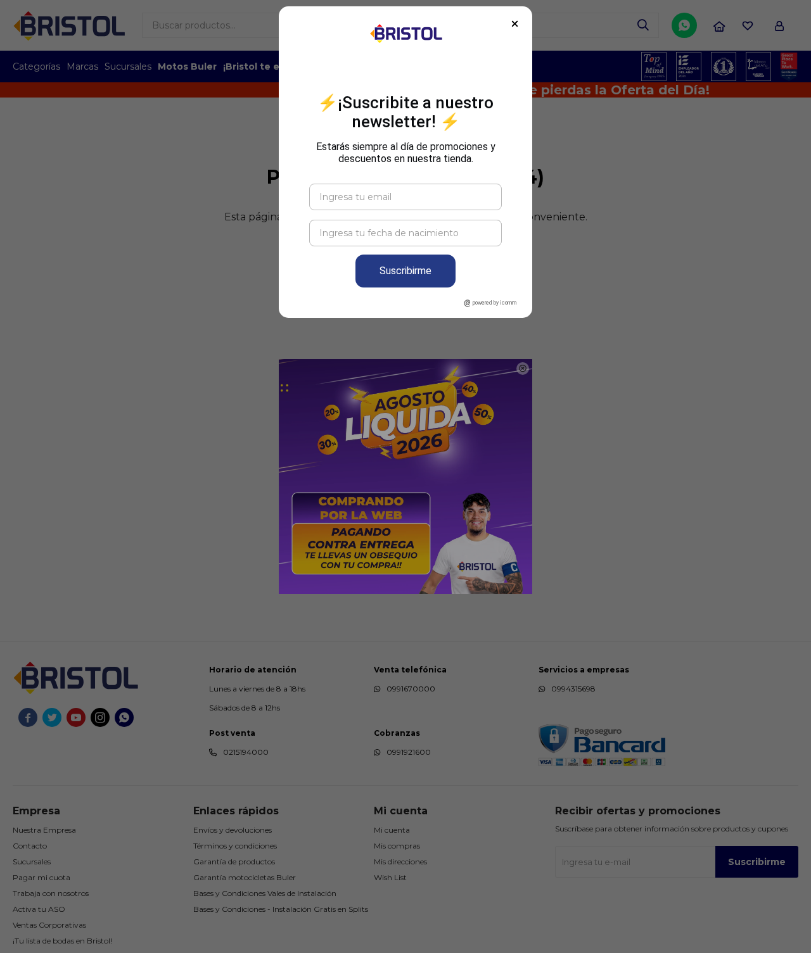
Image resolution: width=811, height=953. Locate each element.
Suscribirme (405, 271)
